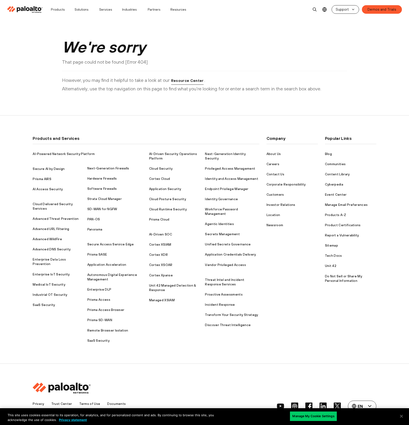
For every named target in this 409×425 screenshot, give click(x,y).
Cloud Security (161, 168)
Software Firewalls (102, 188)
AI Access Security (48, 189)
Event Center (336, 194)
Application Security (165, 189)
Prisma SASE (97, 254)
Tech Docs (333, 255)
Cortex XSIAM (160, 244)
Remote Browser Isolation (107, 330)
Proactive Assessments (224, 294)
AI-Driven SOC (160, 234)
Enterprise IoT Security (51, 274)
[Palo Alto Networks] (25, 9)
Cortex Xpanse (161, 275)
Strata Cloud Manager (104, 199)
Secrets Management (222, 234)
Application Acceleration (106, 264)
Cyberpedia (334, 184)
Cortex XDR (158, 255)
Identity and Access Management (231, 179)
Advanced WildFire (47, 239)
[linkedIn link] (323, 406)
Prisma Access (98, 299)
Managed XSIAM (162, 300)
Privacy (38, 404)
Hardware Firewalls (102, 178)
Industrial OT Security (50, 295)
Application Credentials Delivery (230, 254)
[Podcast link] (294, 406)
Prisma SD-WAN (99, 320)
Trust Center (61, 404)
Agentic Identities (219, 224)
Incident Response (220, 304)
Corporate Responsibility (286, 184)
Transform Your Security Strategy (231, 315)
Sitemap (331, 245)
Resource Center (187, 80)
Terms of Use (89, 404)
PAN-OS (93, 219)
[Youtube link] (280, 406)
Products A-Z (335, 215)
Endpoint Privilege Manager (226, 189)
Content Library (337, 174)
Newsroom (275, 225)
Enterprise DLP (99, 289)
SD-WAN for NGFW (102, 209)
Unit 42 (330, 266)
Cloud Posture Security (167, 199)
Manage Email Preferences (346, 205)
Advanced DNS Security (52, 249)
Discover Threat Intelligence (228, 325)
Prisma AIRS (42, 179)
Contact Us (275, 174)
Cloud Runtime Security (168, 209)
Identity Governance (221, 199)
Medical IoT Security (49, 284)
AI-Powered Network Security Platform (64, 154)
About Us (274, 154)
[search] (315, 9)
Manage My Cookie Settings (313, 416)
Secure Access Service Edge (110, 244)
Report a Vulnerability (342, 235)
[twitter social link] (337, 406)
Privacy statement (73, 420)
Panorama (94, 229)
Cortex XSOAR (161, 265)
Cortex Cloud (159, 179)
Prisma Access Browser (105, 310)
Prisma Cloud (159, 219)
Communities (335, 164)
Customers (275, 194)
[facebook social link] (308, 406)
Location (273, 215)
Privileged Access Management (230, 168)
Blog (328, 154)
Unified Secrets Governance (228, 244)
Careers (273, 164)
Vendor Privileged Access (225, 265)
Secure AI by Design (49, 169)
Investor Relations (281, 205)
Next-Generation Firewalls (108, 168)
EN (324, 9)
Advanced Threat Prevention (56, 219)
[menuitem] (27, 9)
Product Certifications (343, 225)
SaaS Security (44, 305)
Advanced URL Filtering (51, 229)
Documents (116, 404)
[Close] (401, 416)
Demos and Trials (382, 9)
